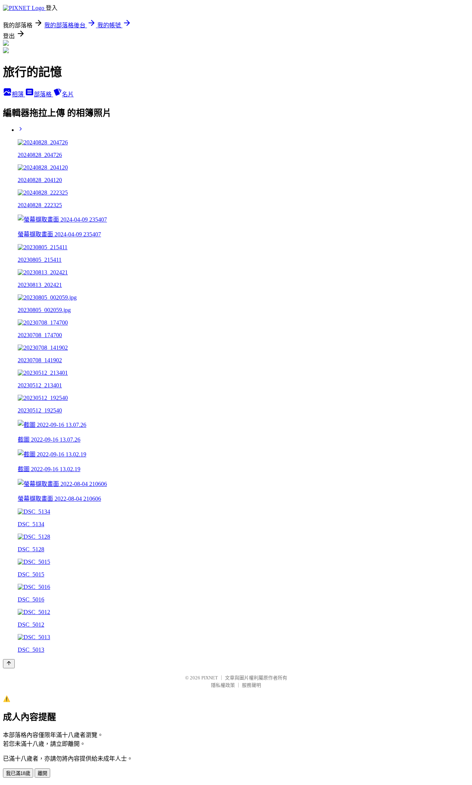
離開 (42, 773)
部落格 (43, 94)
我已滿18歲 (18, 773)
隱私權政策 (223, 685)
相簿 (18, 94)
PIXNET (209, 678)
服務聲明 (251, 685)
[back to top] (9, 663)
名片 (68, 94)
